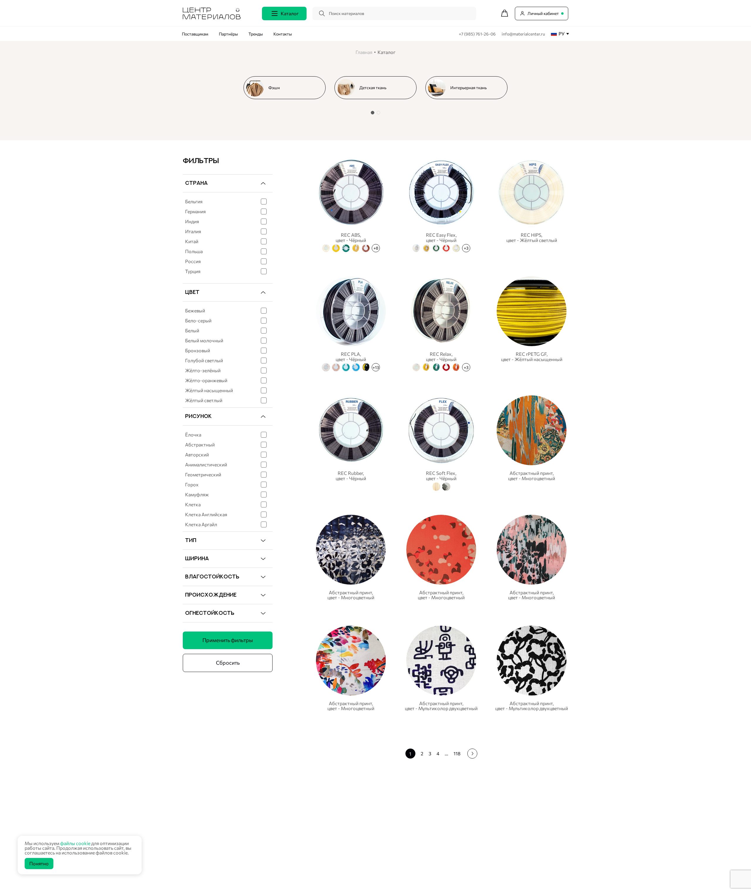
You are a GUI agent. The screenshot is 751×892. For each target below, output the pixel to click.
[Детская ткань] (378, 88)
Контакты (282, 33)
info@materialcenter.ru (523, 33)
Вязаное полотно (355, 813)
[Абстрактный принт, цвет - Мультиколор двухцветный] (441, 668)
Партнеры (500, 813)
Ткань (344, 806)
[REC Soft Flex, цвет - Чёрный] (441, 442)
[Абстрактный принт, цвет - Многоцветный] (531, 442)
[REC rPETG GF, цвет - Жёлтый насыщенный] (531, 323)
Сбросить (228, 662)
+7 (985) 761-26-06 (478, 33)
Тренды (255, 33)
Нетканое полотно (356, 821)
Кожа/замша (351, 843)
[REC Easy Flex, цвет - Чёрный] (441, 203)
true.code (220, 880)
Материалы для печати (361, 836)
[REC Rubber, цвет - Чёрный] (351, 442)
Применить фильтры (227, 640)
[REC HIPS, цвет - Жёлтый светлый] (531, 203)
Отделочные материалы (362, 873)
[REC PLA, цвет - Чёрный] (351, 323)
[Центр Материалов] (212, 17)
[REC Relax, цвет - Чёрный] (441, 323)
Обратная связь (579, 827)
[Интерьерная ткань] (469, 88)
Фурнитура (349, 858)
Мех (343, 851)
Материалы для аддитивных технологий (377, 866)
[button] (372, 112)
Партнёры (228, 33)
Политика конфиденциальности (213, 873)
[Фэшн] (287, 88)
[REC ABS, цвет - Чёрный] (351, 203)
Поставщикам (195, 33)
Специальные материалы (363, 828)
